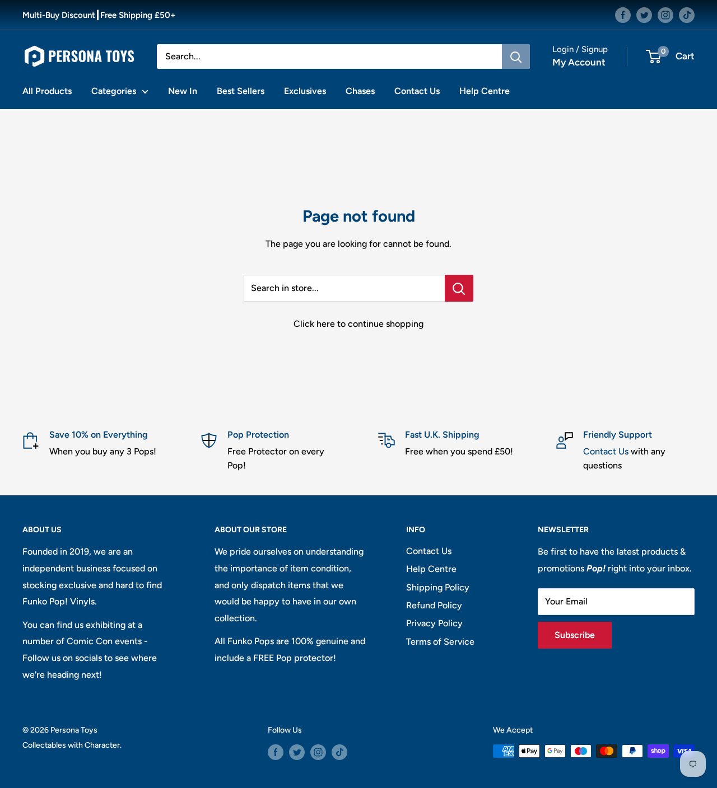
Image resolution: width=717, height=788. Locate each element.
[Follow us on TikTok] (687, 15)
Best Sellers (240, 91)
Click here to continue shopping (358, 323)
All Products (47, 91)
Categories (113, 91)
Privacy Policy (434, 623)
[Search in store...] (459, 288)
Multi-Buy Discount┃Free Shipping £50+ (98, 15)
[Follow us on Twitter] (644, 15)
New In (182, 91)
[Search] (516, 56)
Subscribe (575, 635)
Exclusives (305, 91)
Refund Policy (434, 605)
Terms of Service (440, 641)
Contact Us (417, 91)
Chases (360, 91)
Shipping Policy (437, 587)
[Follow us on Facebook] (623, 15)
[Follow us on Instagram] (665, 15)
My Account (579, 62)
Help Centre (484, 91)
